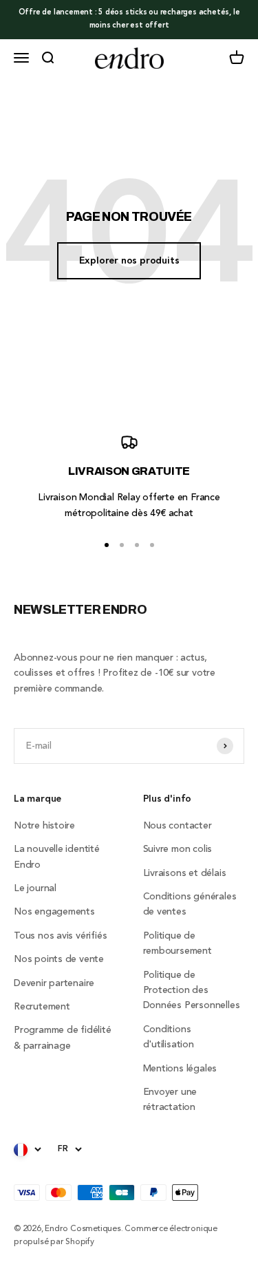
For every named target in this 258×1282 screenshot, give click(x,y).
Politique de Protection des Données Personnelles (191, 990)
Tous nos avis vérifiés (60, 936)
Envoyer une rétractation (170, 1099)
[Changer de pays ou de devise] (27, 1150)
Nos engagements (54, 912)
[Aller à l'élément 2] (122, 545)
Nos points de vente (59, 959)
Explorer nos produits (129, 261)
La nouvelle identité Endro (57, 856)
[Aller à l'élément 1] (107, 545)
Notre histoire (44, 826)
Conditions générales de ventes (190, 904)
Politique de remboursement (177, 943)
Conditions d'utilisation (168, 1037)
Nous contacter (177, 826)
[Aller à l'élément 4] (152, 545)
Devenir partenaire (54, 983)
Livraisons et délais (184, 873)
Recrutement (42, 1007)
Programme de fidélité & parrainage (62, 1037)
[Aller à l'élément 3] (137, 545)
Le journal (35, 888)
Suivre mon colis (178, 849)
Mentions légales (180, 1068)
